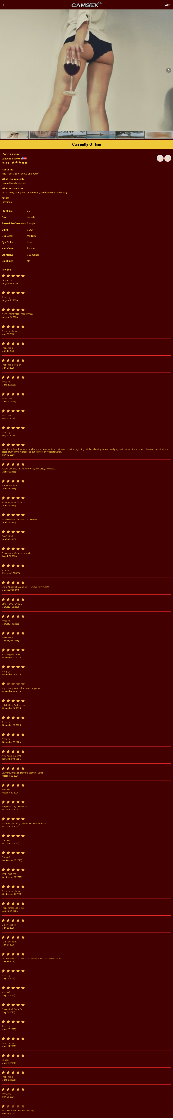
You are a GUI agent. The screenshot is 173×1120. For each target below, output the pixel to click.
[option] (14, 135)
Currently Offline (86, 144)
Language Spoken (12, 158)
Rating (5, 162)
